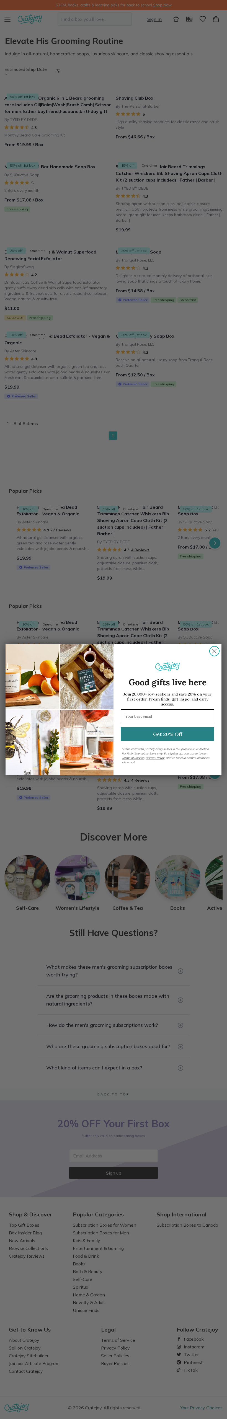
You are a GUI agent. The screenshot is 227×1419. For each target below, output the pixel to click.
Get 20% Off (167, 734)
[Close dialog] (214, 651)
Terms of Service (133, 758)
